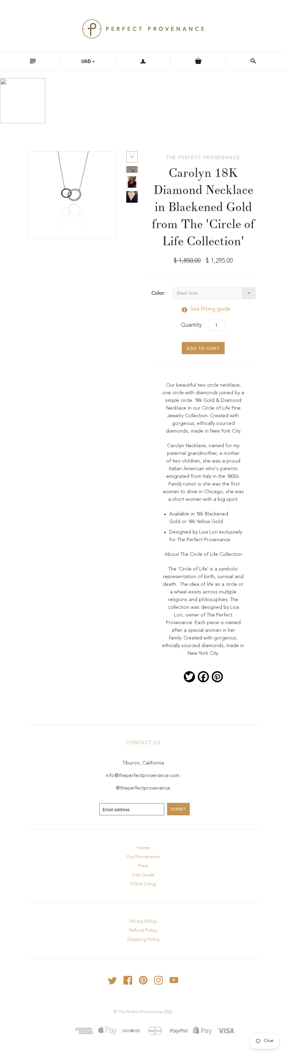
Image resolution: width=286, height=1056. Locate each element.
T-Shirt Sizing (143, 884)
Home (143, 848)
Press (143, 866)
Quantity (191, 325)
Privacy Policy (143, 921)
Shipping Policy (143, 939)
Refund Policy (143, 930)
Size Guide (143, 875)
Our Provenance (143, 857)
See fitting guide (203, 309)
